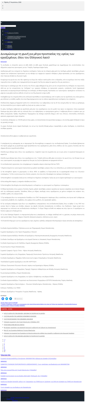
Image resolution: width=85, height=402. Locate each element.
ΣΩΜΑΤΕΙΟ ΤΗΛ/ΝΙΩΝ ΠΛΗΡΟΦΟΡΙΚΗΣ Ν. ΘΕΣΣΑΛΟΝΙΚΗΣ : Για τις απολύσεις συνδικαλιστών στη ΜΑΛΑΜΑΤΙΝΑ (35, 364)
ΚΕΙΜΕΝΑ (7, 40)
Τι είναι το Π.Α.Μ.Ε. (13, 33)
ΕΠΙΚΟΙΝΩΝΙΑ (8, 49)
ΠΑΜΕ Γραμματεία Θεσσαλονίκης (20, 397)
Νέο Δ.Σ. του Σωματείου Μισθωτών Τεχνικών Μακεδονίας (19, 330)
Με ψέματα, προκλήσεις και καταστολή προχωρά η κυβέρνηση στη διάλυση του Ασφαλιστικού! (30, 327)
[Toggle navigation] (1, 22)
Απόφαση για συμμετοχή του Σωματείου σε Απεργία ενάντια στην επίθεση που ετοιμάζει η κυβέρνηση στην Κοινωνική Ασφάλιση (39, 333)
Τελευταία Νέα (5, 355)
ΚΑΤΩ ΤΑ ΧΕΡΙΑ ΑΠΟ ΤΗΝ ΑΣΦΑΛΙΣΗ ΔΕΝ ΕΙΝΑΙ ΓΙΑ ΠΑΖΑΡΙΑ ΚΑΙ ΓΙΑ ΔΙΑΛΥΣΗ (24, 336)
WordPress (15, 400)
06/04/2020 (4, 61)
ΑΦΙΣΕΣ (9, 46)
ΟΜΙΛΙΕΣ (10, 42)
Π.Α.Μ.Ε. (6, 31)
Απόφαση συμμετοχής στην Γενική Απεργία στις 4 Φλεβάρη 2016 (21, 322)
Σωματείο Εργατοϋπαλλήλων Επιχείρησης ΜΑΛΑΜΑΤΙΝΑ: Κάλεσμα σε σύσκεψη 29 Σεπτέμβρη (28, 358)
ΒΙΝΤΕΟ (9, 47)
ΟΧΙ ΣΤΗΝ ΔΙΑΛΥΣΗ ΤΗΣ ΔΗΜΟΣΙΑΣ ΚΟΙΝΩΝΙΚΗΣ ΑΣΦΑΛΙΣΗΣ (20, 316)
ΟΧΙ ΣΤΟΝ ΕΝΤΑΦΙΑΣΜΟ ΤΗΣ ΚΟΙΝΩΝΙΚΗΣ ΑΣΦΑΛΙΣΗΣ (18, 319)
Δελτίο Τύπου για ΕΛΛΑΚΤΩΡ (9, 302)
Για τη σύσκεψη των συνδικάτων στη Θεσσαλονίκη (16, 387)
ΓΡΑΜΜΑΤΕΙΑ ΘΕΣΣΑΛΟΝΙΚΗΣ (16, 36)
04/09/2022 (4, 384)
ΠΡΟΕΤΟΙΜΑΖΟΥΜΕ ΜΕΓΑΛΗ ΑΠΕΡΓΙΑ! (14, 325)
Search (3, 24)
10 (4, 350)
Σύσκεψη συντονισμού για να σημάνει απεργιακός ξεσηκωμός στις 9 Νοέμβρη (24, 376)
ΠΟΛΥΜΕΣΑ (7, 44)
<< (4, 339)
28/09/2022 (4, 361)
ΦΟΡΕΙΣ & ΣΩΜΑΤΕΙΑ (13, 38)
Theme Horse (10, 399)
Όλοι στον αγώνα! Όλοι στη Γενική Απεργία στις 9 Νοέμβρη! (19, 370)
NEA (5, 35)
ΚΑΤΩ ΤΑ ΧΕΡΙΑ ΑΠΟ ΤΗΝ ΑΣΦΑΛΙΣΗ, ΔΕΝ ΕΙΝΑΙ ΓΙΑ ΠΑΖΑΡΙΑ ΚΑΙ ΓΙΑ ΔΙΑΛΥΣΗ (24, 313)
